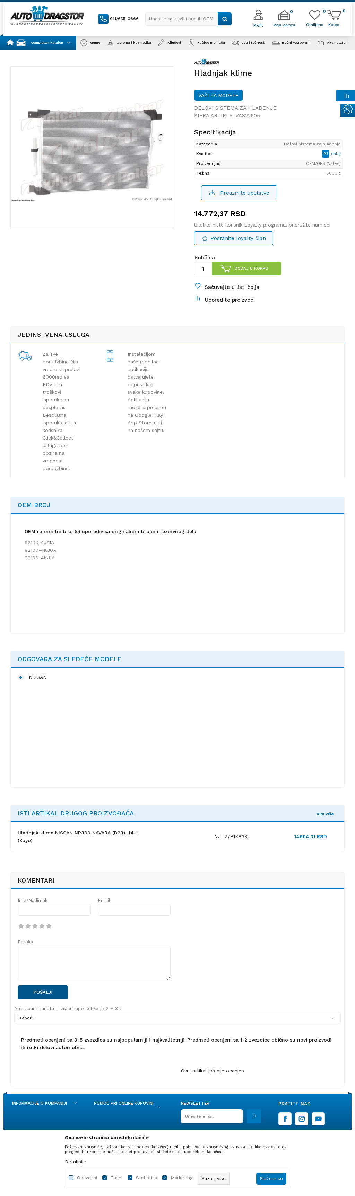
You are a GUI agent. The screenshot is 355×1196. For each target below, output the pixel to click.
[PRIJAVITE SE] (221, 1118)
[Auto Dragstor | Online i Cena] (47, 15)
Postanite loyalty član (238, 238)
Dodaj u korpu (251, 268)
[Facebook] (285, 1119)
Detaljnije (75, 1161)
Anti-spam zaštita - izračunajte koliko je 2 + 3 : (67, 1008)
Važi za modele (218, 95)
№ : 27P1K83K (231, 836)
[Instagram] (301, 1119)
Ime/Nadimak (32, 900)
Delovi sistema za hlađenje (235, 108)
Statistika (146, 1177)
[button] (188, 19)
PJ (326, 153)
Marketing (181, 1177)
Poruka (25, 942)
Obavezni (87, 1177)
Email (104, 900)
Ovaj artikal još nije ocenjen (212, 1070)
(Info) (336, 154)
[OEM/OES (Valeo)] (206, 63)
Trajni (116, 1177)
